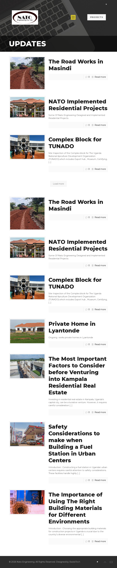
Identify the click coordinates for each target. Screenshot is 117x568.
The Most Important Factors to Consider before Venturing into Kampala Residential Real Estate (78, 375)
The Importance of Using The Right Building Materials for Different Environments (75, 508)
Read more (100, 77)
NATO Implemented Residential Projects (78, 105)
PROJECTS (96, 17)
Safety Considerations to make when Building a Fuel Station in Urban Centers (74, 443)
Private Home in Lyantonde (72, 327)
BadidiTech (74, 562)
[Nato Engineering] (25, 17)
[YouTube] (106, 4)
